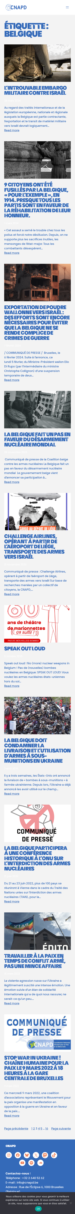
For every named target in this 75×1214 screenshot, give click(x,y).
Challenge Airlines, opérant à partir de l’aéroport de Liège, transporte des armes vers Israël (34, 547)
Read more (11, 130)
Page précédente (16, 1128)
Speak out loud (24, 649)
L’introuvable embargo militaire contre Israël (35, 91)
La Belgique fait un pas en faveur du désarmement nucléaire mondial (37, 440)
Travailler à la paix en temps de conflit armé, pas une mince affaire (34, 961)
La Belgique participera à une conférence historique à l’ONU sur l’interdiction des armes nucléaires (37, 859)
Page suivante (61, 1128)
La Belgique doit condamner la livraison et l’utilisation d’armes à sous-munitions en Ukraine (37, 751)
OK (38, 1208)
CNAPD (11, 1146)
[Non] (70, 1203)
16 (46, 1128)
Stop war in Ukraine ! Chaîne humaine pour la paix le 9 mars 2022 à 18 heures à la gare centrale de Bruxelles (36, 1068)
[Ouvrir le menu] (67, 7)
